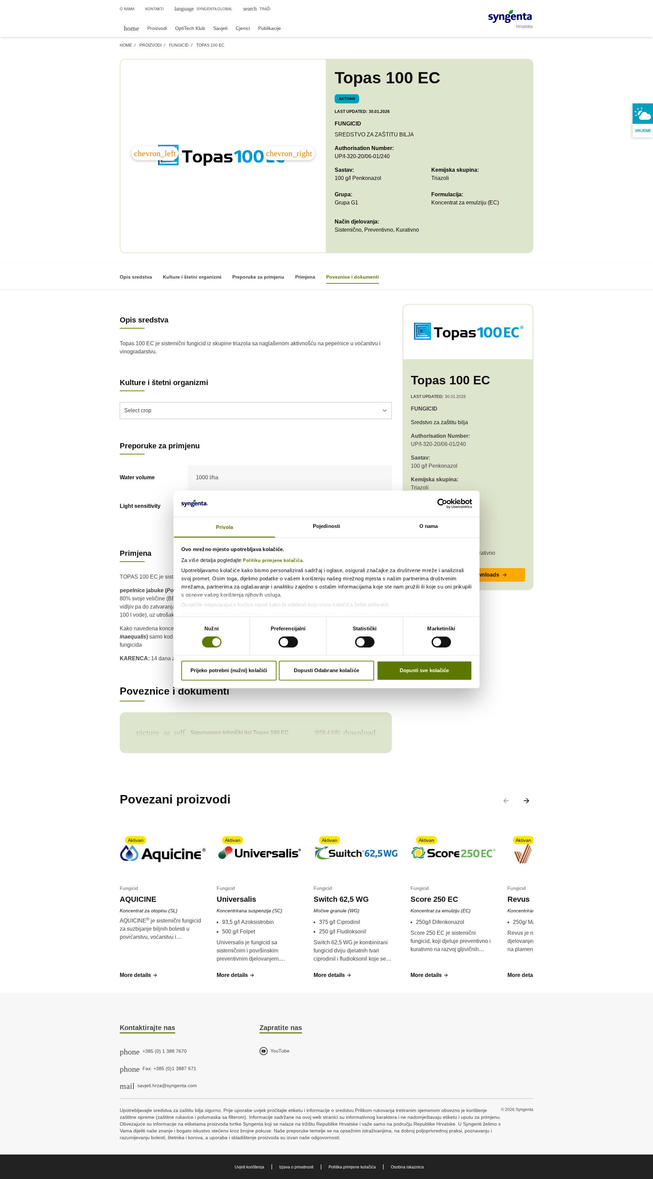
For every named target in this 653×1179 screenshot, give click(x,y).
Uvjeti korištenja (249, 1167)
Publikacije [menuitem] (269, 28)
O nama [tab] (428, 526)
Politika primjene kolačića (352, 1167)
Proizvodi (150, 45)
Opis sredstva (136, 277)
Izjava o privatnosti (296, 1167)
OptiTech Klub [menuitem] (190, 28)
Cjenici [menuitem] (243, 28)
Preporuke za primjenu (258, 277)
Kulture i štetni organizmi (192, 277)
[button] (139, 975)
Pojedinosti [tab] (326, 526)
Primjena (305, 277)
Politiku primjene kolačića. (273, 560)
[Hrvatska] (510, 16)
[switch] (288, 642)
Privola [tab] (224, 527)
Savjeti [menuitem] (220, 28)
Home (126, 45)
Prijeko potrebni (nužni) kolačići (228, 670)
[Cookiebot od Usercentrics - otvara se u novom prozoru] (442, 504)
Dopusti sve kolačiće (424, 670)
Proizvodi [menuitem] (157, 28)
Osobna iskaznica (407, 1167)
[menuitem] (131, 28)
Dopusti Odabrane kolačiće (326, 670)
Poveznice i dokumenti (352, 277)
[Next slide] (526, 801)
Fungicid (179, 45)
